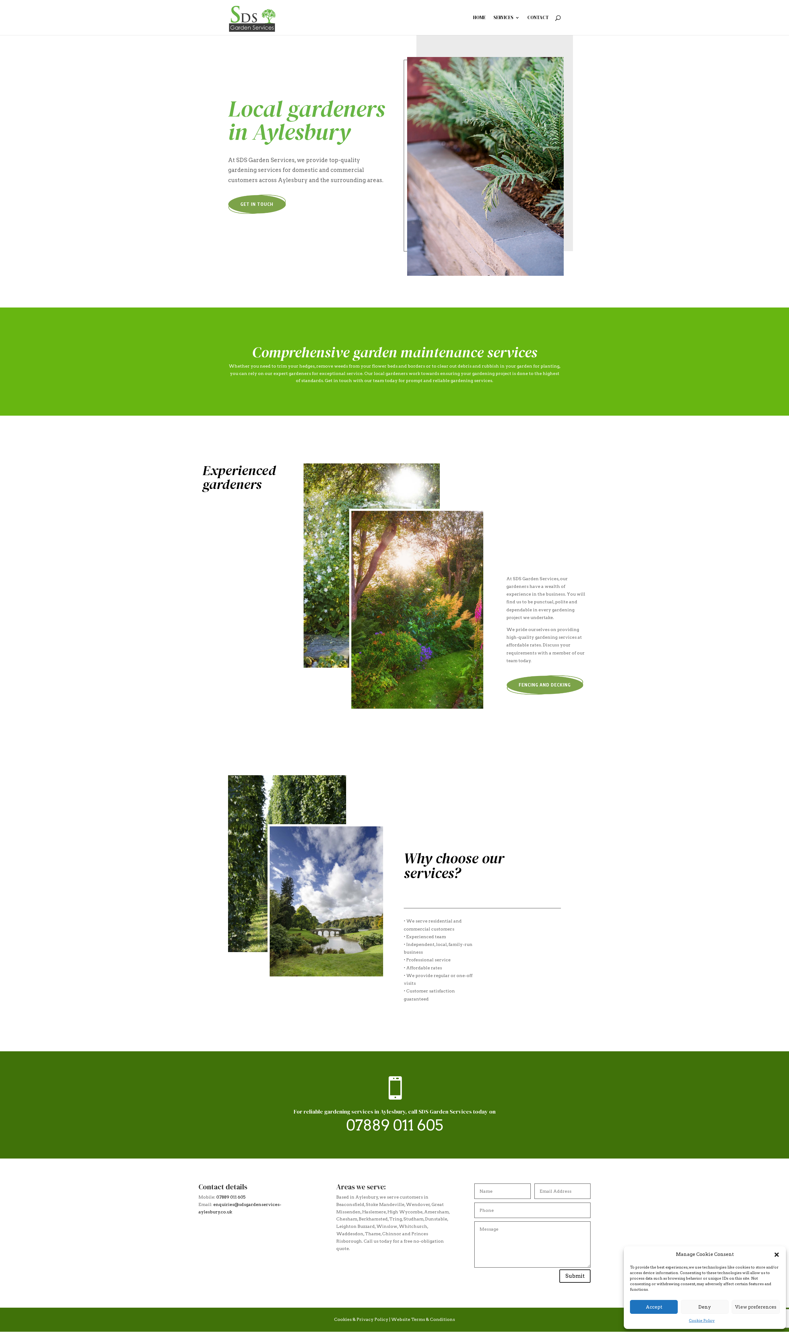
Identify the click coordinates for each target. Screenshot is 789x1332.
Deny (704, 1307)
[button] (777, 1255)
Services (503, 18)
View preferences (755, 1307)
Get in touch (256, 204)
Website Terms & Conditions (423, 1319)
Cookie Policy (702, 1320)
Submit (575, 1276)
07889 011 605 (394, 1125)
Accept (654, 1307)
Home (479, 18)
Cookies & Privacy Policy (361, 1319)
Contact (538, 18)
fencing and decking (545, 684)
